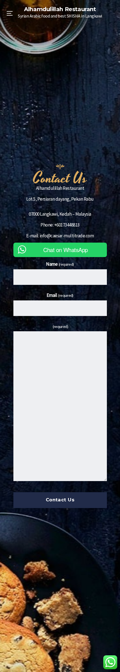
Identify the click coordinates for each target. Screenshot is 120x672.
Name (60, 264)
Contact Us (60, 500)
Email (60, 295)
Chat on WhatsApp (65, 250)
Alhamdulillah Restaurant (60, 9)
